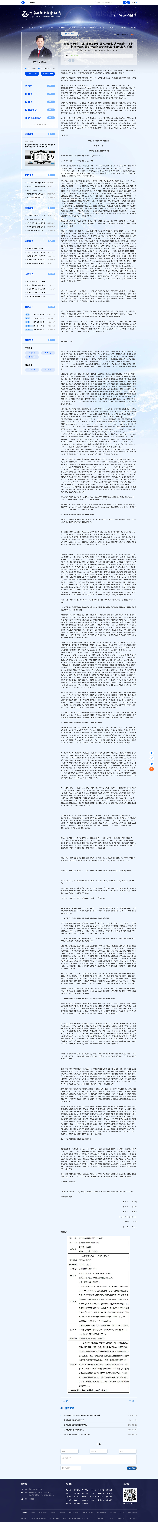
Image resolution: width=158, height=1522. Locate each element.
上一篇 (65, 1401)
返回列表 (71, 34)
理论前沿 (62, 27)
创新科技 (85, 1500)
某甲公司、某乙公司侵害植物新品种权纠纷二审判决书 (44, 326)
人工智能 (85, 1490)
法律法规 (32, 353)
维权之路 (93, 1497)
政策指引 (32, 357)
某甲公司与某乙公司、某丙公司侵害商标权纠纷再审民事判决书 (44, 322)
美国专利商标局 (101, 1512)
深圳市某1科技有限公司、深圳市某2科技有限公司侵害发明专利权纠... (44, 314)
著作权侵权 (74, 56)
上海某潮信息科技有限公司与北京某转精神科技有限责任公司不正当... (44, 330)
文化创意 (77, 1500)
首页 (22, 27)
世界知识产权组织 (88, 1512)
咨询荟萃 (109, 1490)
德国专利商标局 (132, 1512)
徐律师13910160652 (36, 1489)
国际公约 (48, 370)
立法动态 (48, 353)
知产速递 (32, 27)
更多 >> (51, 86)
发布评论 (132, 1468)
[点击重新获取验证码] (85, 1468)
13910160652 (30, 2)
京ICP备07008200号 (60, 1518)
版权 (132, 35)
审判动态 (52, 27)
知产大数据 (69, 1500)
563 (132, 61)
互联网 (84, 1497)
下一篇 (131, 1401)
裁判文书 (113, 27)
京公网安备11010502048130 (78, 1518)
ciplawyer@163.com (48, 69)
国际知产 (42, 27)
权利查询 (85, 1504)
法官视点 (72, 27)
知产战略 (109, 1497)
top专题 (101, 1497)
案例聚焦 (83, 27)
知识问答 (68, 1497)
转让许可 (101, 1500)
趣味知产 (77, 1497)
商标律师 (62, 1512)
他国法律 (32, 370)
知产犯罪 (109, 1493)
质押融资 (109, 1500)
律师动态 (103, 27)
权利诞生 (93, 1500)
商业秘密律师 (43, 1512)
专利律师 (32, 1512)
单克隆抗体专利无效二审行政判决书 (44, 318)
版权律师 (53, 1512)
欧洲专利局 (113, 1512)
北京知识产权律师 (74, 1512)
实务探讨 (93, 27)
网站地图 (134, 27)
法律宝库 (123, 27)
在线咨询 (46, 74)
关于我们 (30, 74)
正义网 (122, 1512)
